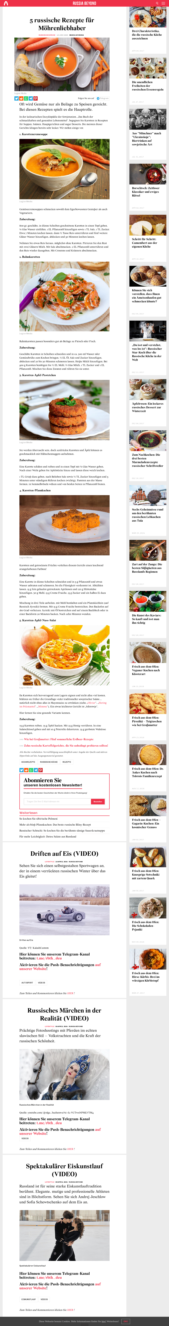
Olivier (91, 703)
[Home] (6, 3)
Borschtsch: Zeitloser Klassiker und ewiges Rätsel (146, 192)
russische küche (49, 762)
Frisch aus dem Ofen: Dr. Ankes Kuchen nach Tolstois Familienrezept (148, 772)
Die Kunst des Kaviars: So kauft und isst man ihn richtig (146, 619)
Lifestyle (49, 862)
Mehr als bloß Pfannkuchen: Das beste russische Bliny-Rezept (55, 824)
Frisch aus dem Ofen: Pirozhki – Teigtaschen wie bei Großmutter (147, 721)
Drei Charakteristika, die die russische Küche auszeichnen (147, 35)
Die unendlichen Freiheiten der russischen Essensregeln (147, 86)
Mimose (42, 706)
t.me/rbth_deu (49, 958)
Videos (41, 983)
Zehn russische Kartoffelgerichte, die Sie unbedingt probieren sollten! (66, 745)
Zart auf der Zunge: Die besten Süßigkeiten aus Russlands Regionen (147, 568)
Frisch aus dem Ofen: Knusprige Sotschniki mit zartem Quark (145, 875)
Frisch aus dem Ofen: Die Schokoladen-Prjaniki (145, 926)
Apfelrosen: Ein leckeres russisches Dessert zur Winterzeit (147, 407)
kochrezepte (28, 762)
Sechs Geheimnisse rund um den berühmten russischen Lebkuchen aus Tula (147, 515)
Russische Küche (47, 35)
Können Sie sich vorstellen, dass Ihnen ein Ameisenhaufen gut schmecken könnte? (146, 296)
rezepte (67, 762)
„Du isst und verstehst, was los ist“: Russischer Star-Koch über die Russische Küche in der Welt (147, 353)
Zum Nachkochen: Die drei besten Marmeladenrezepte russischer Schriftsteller (147, 460)
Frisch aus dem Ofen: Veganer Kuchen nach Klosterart (146, 670)
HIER (70, 993)
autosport (27, 983)
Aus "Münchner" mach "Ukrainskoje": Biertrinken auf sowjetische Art (146, 139)
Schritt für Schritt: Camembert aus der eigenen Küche (144, 243)
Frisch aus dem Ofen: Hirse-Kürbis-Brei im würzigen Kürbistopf (145, 977)
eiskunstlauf (29, 1299)
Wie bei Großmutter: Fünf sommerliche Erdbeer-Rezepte (58, 739)
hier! (104, 1321)
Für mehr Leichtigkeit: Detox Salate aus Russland (47, 836)
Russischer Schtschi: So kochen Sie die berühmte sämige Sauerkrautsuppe (62, 830)
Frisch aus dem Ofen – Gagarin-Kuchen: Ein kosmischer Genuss (146, 824)
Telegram (104, 98)
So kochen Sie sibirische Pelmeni (38, 818)
